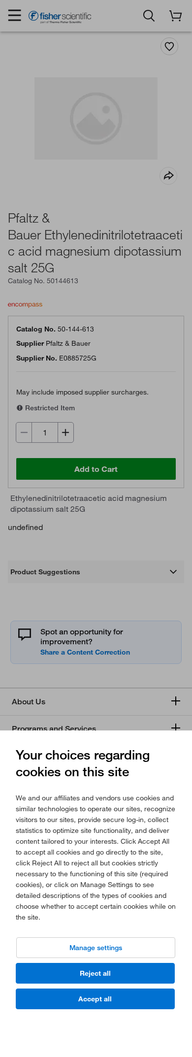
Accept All (95, 998)
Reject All (95, 973)
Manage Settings (95, 947)
